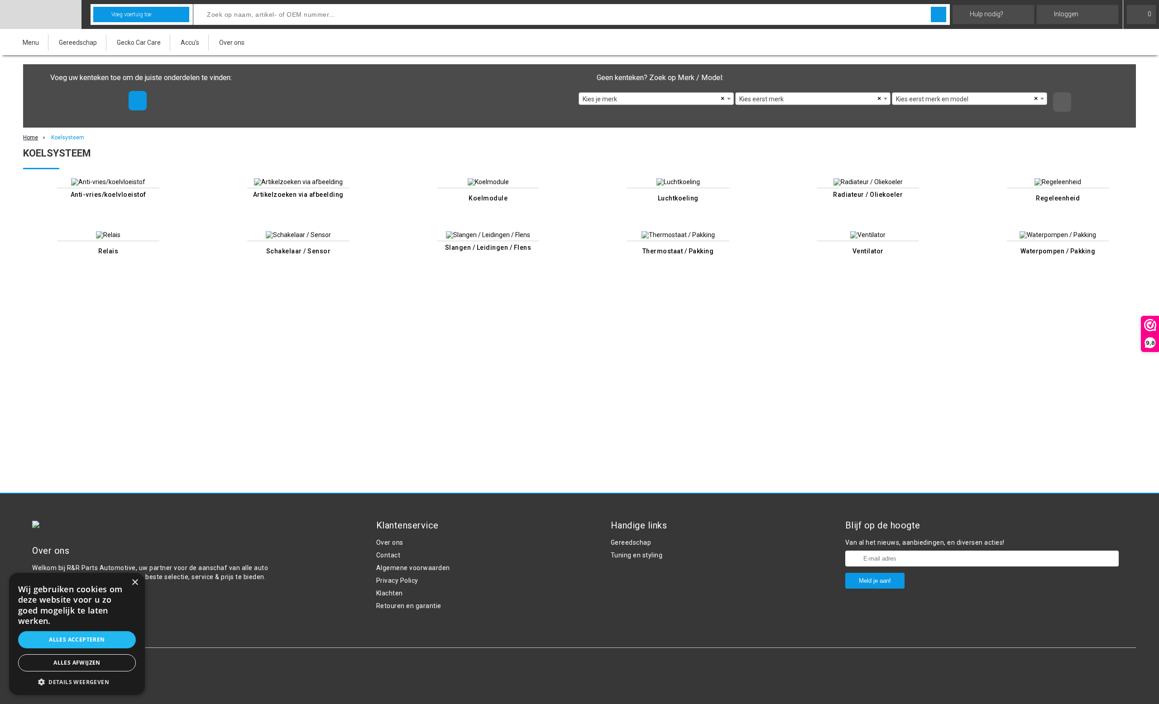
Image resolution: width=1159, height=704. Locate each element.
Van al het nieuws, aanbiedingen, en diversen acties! (925, 542)
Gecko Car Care (139, 42)
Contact (388, 555)
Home (30, 137)
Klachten (389, 593)
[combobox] (656, 98)
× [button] (134, 582)
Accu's (190, 42)
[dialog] (77, 634)
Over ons (231, 42)
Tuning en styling (637, 555)
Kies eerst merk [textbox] (761, 99)
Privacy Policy (397, 580)
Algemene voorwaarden (413, 567)
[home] (40, 14)
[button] (77, 681)
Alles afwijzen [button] (77, 662)
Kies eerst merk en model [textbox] (932, 99)
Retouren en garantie (408, 605)
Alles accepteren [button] (77, 639)
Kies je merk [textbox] (600, 99)
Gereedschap (78, 42)
